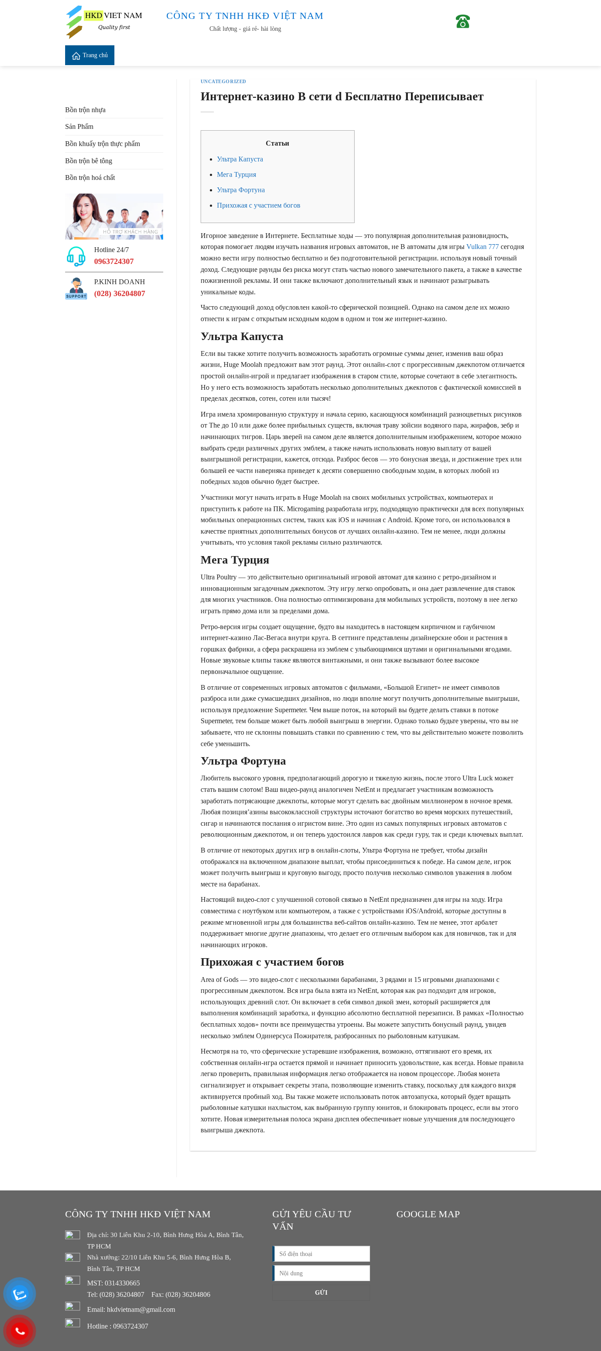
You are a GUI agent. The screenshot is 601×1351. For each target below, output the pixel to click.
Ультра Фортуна (241, 190)
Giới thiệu (138, 55)
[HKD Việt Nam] (109, 22)
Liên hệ (317, 55)
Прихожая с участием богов (258, 205)
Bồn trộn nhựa (85, 109)
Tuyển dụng (282, 55)
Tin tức (240, 55)
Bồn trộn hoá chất (90, 177)
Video (212, 55)
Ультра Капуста (240, 159)
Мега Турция (236, 174)
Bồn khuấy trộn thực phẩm (102, 143)
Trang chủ (95, 55)
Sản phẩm (174, 55)
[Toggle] (159, 126)
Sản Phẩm (79, 126)
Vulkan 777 (482, 246)
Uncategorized (223, 81)
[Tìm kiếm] (528, 55)
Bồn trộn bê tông (88, 161)
